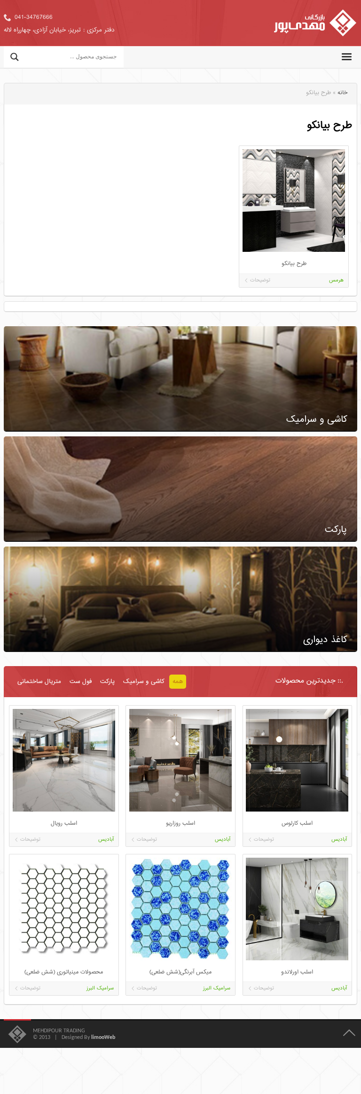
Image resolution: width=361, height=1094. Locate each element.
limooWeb (103, 1037)
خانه (342, 93)
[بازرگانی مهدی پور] (315, 23)
